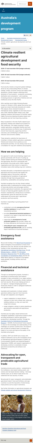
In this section (6, 48)
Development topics (7, 40)
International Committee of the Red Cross (13, 250)
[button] (27, 35)
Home (2, 38)
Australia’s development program (16, 38)
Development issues (21, 40)
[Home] (8, 4)
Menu (3, 11)
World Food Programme (23, 243)
